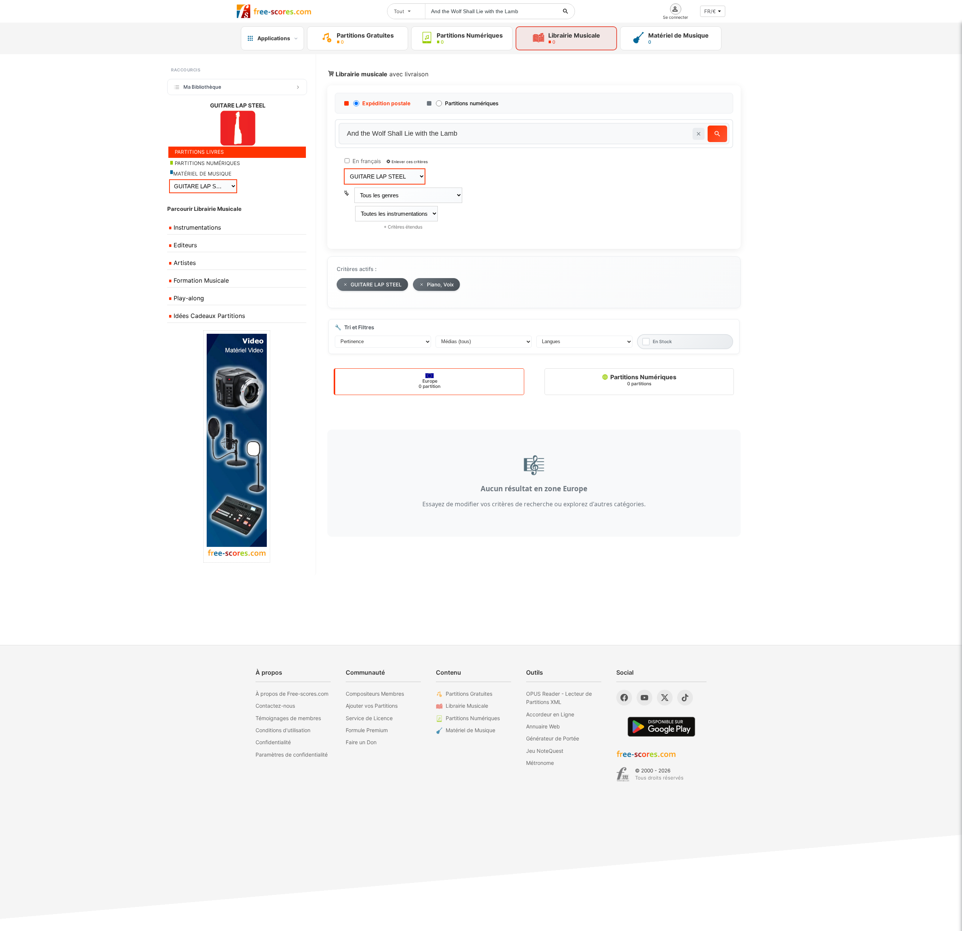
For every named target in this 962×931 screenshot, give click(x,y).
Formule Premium (367, 730)
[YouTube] (644, 697)
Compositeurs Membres (375, 693)
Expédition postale (386, 103)
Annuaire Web (543, 726)
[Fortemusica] (622, 774)
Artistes (184, 262)
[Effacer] (699, 134)
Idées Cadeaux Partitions (208, 315)
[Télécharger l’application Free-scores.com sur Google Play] (661, 727)
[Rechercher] (566, 11)
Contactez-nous (275, 705)
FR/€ (710, 11)
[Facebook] (624, 697)
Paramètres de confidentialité (292, 754)
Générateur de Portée (552, 738)
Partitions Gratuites (469, 693)
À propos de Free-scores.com (292, 693)
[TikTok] (685, 697)
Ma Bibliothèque (202, 87)
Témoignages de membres (288, 718)
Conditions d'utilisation (283, 730)
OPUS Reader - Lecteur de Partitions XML (559, 697)
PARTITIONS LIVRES (198, 152)
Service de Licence (369, 718)
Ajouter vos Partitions (372, 705)
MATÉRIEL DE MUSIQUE (202, 174)
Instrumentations (196, 227)
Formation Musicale (200, 280)
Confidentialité (273, 742)
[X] (665, 697)
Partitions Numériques (642, 379)
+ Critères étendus (403, 227)
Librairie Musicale (467, 705)
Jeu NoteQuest (544, 751)
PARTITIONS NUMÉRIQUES (206, 163)
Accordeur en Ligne (550, 714)
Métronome (540, 763)
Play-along (188, 298)
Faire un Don (361, 742)
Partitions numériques (472, 103)
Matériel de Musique (470, 730)
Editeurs (184, 245)
